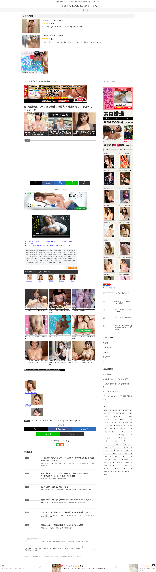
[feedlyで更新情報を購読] (58, 444)
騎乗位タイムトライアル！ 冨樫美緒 (116, 379)
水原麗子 (51, 280)
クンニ (46, 420)
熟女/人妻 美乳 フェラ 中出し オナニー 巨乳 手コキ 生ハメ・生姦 (52, 245)
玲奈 (32, 243)
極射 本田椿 (107, 374)
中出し (61, 420)
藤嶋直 (72, 280)
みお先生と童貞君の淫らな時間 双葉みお (117, 385)
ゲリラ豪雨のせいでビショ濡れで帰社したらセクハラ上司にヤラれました (53, 241)
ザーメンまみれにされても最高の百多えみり (117, 397)
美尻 (79, 420)
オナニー (40, 420)
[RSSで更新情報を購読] (62, 444)
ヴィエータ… (29, 280)
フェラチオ (54, 420)
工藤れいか (61, 280)
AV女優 (28, 420)
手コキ (72, 420)
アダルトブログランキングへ (113, 288)
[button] (40, 568)
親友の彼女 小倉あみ (110, 391)
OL (34, 420)
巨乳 (67, 420)
